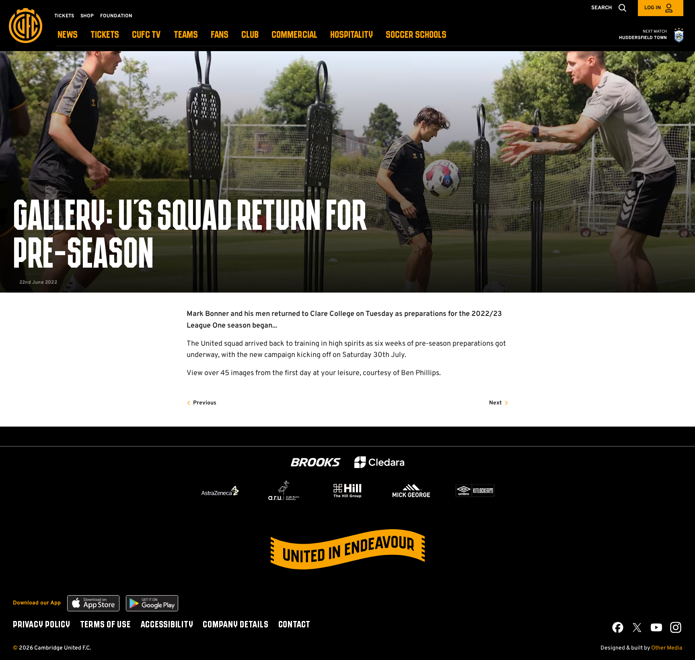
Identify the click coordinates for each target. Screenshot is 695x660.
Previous (204, 403)
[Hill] (347, 490)
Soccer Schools (416, 35)
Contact (294, 625)
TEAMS (186, 35)
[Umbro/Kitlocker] (475, 490)
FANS (219, 35)
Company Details (235, 625)
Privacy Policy (41, 625)
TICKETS (104, 35)
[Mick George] (411, 490)
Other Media (666, 648)
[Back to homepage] (25, 25)
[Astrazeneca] (220, 490)
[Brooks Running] (316, 462)
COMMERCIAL (294, 35)
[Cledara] (379, 462)
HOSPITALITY (351, 35)
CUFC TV (146, 35)
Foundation (116, 16)
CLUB (250, 35)
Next (495, 403)
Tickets (64, 16)
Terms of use (105, 625)
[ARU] (284, 490)
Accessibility (166, 625)
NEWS (68, 35)
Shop (87, 16)
